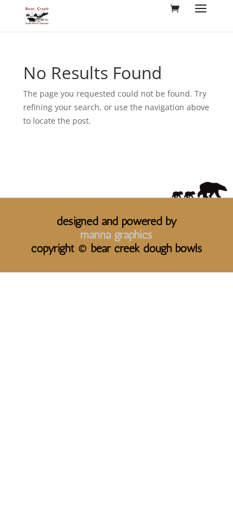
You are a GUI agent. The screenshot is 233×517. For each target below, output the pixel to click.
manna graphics (116, 234)
